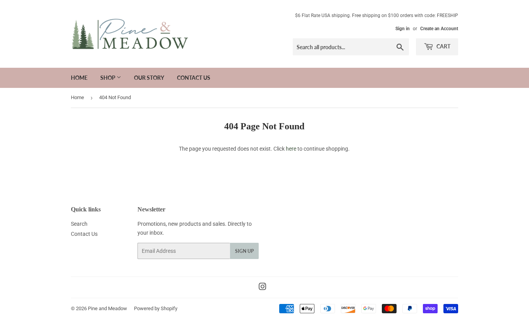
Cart (442, 46)
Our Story (149, 77)
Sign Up (244, 251)
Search (79, 224)
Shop (108, 77)
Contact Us (193, 77)
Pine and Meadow (107, 308)
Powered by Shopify (155, 308)
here (291, 149)
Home (79, 77)
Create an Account (439, 28)
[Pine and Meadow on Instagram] (262, 288)
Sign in (402, 28)
